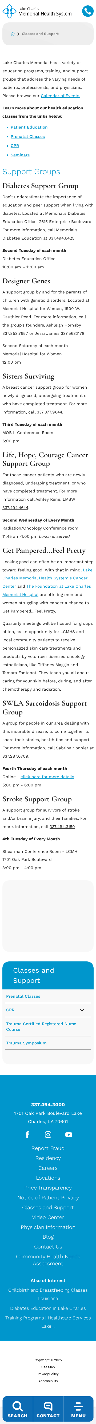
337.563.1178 (73, 333)
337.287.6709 (15, 756)
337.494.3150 (62, 826)
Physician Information (48, 1227)
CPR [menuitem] (10, 1010)
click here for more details (47, 776)
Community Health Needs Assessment (48, 1260)
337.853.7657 (15, 333)
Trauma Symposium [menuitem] (26, 1043)
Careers (48, 1168)
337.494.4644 (15, 507)
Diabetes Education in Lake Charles (48, 1308)
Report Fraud (48, 1148)
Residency (48, 1158)
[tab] (86, 1010)
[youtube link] (68, 1134)
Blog (48, 1237)
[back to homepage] (16, 34)
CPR (15, 145)
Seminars (20, 155)
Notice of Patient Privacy (48, 1197)
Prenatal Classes (28, 136)
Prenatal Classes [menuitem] (23, 996)
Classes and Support (33, 975)
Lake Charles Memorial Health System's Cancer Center (47, 578)
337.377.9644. (50, 412)
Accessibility (48, 1381)
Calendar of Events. (60, 95)
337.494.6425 (61, 238)
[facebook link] (27, 1134)
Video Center (48, 1217)
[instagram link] (48, 1134)
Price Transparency (48, 1187)
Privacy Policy (48, 1374)
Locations (48, 1178)
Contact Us (48, 1246)
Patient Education (29, 127)
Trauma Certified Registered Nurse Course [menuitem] (41, 1026)
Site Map (48, 1367)
